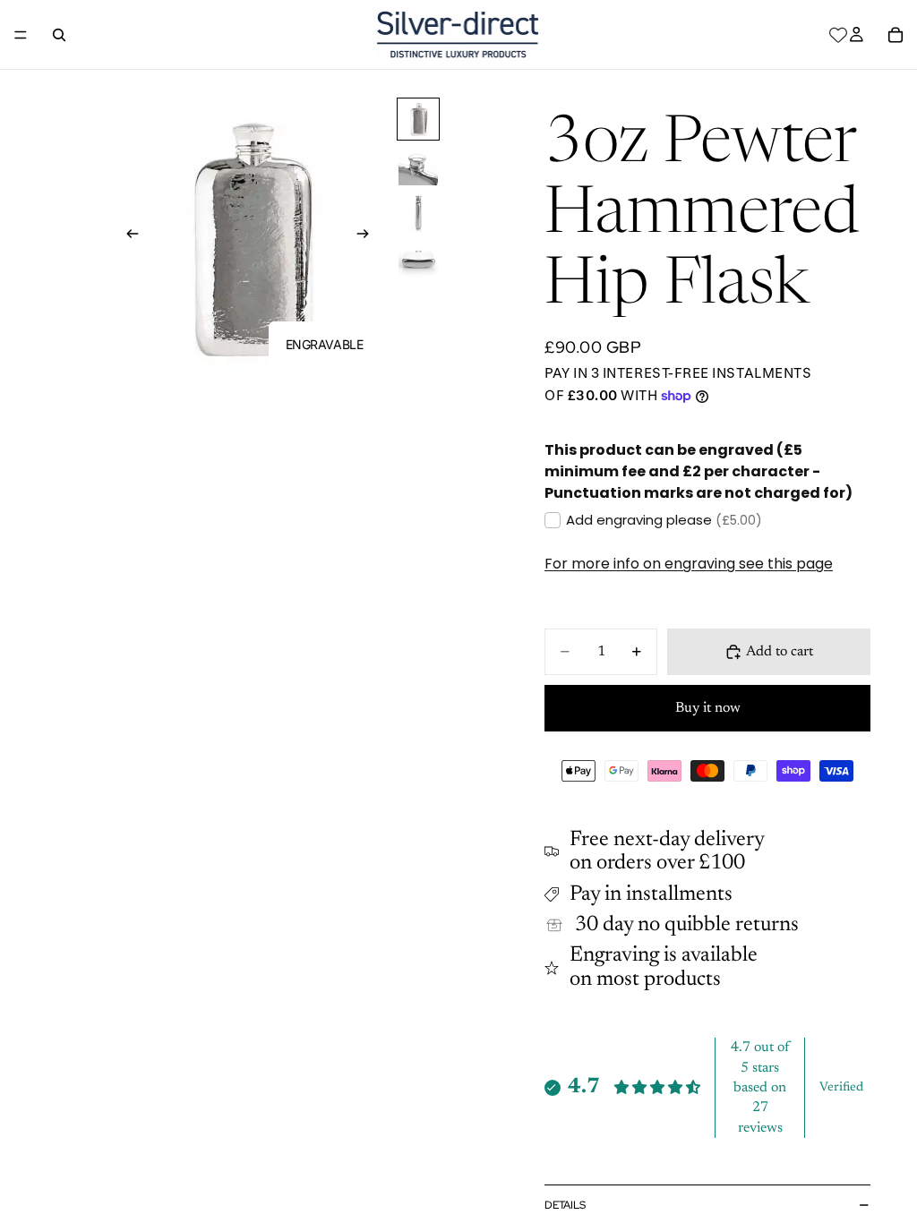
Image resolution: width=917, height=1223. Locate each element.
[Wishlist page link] (838, 35)
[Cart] (895, 35)
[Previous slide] (127, 237)
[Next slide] (369, 237)
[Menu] (20, 35)
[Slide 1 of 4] (418, 119)
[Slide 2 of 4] (418, 165)
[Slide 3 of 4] (418, 212)
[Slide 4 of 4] (418, 258)
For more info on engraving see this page (688, 563)
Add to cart (779, 652)
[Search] (59, 35)
